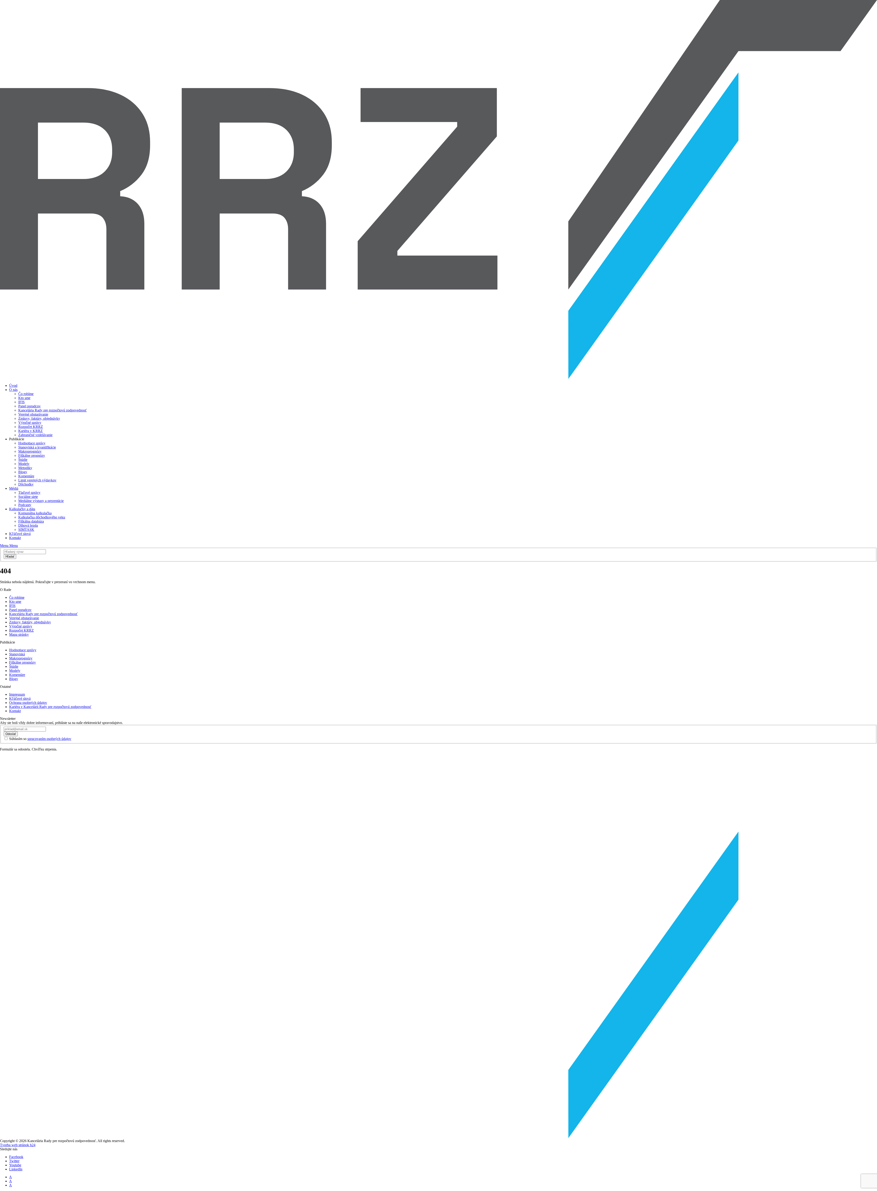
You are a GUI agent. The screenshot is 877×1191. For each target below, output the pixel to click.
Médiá (13, 488)
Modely (23, 464)
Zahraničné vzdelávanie (35, 435)
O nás (13, 390)
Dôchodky (26, 484)
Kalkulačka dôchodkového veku (41, 517)
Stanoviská (17, 654)
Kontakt (15, 538)
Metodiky (25, 468)
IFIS (21, 402)
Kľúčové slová (20, 534)
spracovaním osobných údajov (49, 739)
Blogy (22, 472)
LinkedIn (15, 1169)
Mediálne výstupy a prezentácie (41, 501)
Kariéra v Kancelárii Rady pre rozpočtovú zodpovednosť (50, 707)
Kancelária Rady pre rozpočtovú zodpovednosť (52, 410)
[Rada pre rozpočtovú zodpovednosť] (438, 378)
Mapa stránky (19, 634)
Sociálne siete (28, 497)
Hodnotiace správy (31, 443)
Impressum (17, 694)
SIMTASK (26, 529)
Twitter (14, 1161)
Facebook (16, 1157)
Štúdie (22, 460)
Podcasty (24, 505)
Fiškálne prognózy (31, 455)
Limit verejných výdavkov (37, 480)
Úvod (13, 385)
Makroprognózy (30, 451)
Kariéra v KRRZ (30, 431)
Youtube (15, 1165)
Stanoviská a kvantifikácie (37, 447)
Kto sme (24, 398)
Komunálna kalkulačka (35, 513)
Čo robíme (26, 394)
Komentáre (26, 476)
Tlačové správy (29, 492)
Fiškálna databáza (31, 521)
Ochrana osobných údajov (28, 703)
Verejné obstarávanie (33, 414)
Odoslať (10, 734)
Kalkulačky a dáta (22, 509)
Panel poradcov (29, 406)
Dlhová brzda (28, 525)
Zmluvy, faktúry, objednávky (39, 418)
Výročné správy (29, 423)
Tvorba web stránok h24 (17, 1145)
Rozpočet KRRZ (30, 427)
